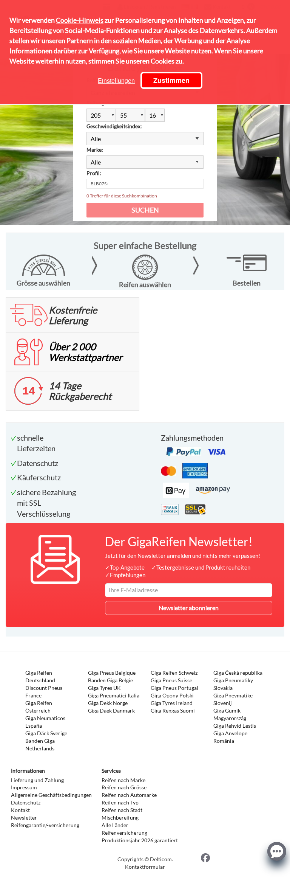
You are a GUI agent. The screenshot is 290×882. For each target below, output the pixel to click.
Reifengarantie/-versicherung (45, 825)
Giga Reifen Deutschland (40, 676)
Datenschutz (25, 802)
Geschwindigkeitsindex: (114, 126)
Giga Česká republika (237, 672)
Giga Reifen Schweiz (174, 672)
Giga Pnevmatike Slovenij (233, 699)
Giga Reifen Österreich (38, 707)
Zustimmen (171, 80)
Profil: (93, 173)
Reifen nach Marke (123, 780)
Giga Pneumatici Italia (113, 695)
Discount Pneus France (43, 692)
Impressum (24, 787)
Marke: (94, 149)
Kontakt (20, 810)
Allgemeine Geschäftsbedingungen (51, 795)
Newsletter (24, 817)
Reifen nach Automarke (129, 795)
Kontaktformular (145, 866)
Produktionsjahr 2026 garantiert (140, 840)
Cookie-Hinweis (79, 20)
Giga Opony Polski (172, 695)
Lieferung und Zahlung (37, 780)
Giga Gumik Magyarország (229, 714)
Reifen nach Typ (120, 802)
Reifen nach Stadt (122, 810)
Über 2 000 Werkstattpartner (85, 352)
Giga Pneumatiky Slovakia (233, 684)
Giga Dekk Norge (108, 703)
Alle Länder (115, 825)
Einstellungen (116, 80)
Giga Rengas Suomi (173, 710)
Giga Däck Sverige (46, 733)
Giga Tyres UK (104, 688)
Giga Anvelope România (230, 737)
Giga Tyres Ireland (172, 703)
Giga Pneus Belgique (112, 672)
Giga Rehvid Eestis (234, 725)
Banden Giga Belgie (110, 680)
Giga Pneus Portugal (174, 688)
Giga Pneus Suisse (171, 680)
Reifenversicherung (124, 832)
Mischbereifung (120, 817)
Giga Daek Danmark (111, 710)
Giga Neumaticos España (45, 722)
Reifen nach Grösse (124, 787)
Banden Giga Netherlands (40, 745)
